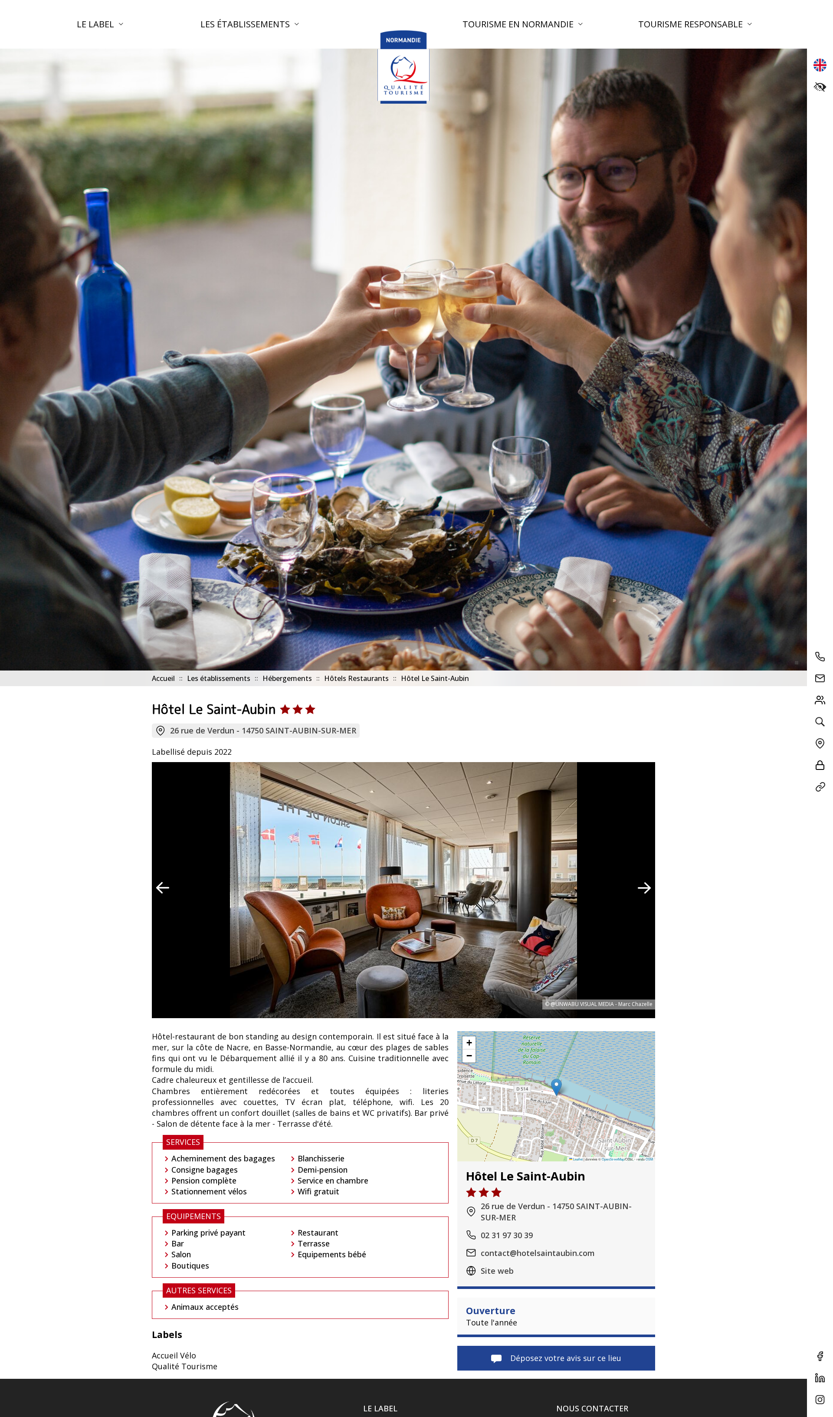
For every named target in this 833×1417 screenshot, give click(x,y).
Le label (96, 24)
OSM (649, 1158)
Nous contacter (592, 1408)
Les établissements (246, 24)
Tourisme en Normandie (519, 24)
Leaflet (577, 1158)
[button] (556, 1087)
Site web (497, 1270)
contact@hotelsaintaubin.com (538, 1252)
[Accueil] (403, 67)
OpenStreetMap (613, 1158)
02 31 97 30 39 (507, 1235)
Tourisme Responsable (691, 24)
